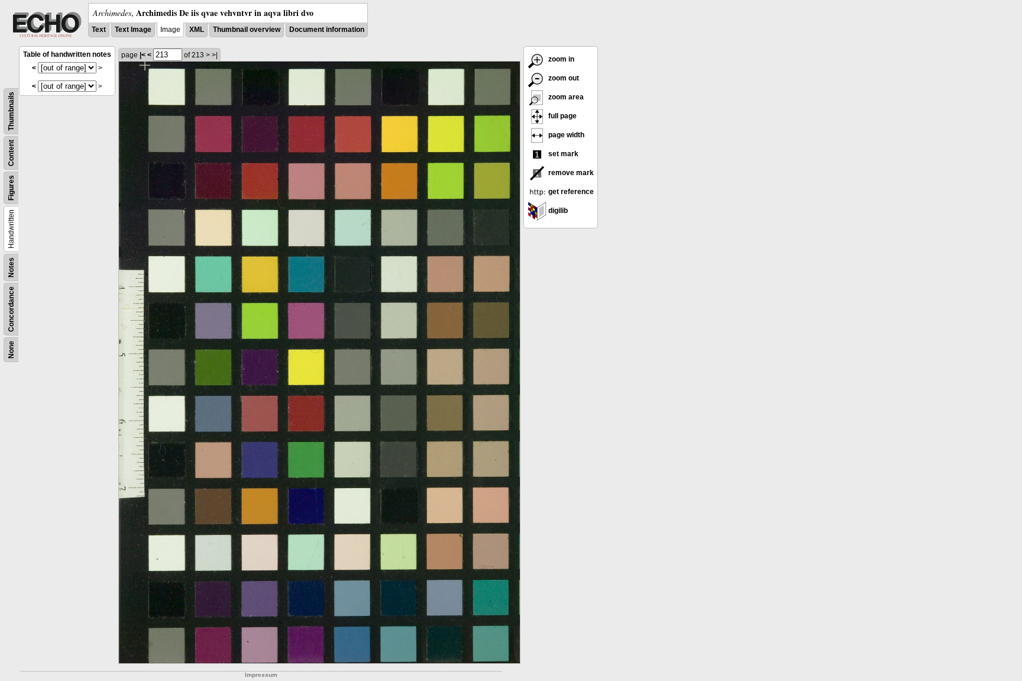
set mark (562, 154)
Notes (11, 267)
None (11, 350)
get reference (570, 192)
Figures (11, 188)
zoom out (562, 78)
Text (99, 29)
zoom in (560, 59)
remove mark (570, 173)
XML (196, 29)
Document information (326, 29)
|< (142, 55)
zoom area (565, 97)
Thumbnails (11, 111)
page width (565, 135)
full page (561, 116)
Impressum (261, 675)
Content (11, 153)
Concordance (11, 309)
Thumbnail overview (246, 29)
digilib (557, 210)
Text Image (133, 29)
